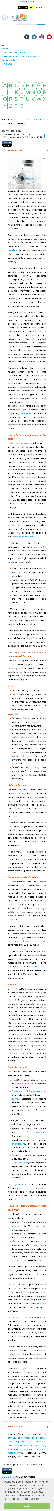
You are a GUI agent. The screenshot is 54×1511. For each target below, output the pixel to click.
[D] (22, 85)
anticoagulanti (19, 1162)
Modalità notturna (15, 7)
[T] (22, 99)
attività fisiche (38, 966)
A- (36, 7)
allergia (16, 1098)
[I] (5, 92)
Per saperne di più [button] (30, 1499)
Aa (20, 7)
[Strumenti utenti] (48, 136)
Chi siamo (7, 63)
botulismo (13, 250)
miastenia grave (23, 1083)
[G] (39, 85)
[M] (27, 92)
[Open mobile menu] (3, 45)
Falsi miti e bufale (11, 60)
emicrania (26, 413)
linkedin (41, 37)
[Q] (5, 99)
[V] (33, 99)
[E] (27, 85)
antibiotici (41, 1132)
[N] (33, 92)
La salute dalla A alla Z (13, 52)
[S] (16, 99)
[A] (5, 85)
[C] (16, 85)
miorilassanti (18, 1143)
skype (49, 37)
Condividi (7, 142)
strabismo (36, 402)
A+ (42, 7)
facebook (26, 37)
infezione (17, 1091)
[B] (10, 85)
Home (5, 48)
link (20, 1398)
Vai (41, 27)
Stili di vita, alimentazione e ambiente (21, 56)
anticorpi (41, 1303)
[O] (39, 92)
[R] (10, 99)
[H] (44, 85)
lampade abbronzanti (23, 536)
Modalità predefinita (11, 7)
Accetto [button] (27, 1506)
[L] (22, 92)
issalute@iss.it (28, 1)
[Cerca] (3, 67)
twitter (34, 37)
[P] (44, 92)
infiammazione (35, 1091)
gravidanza (20, 1184)
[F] (33, 85)
